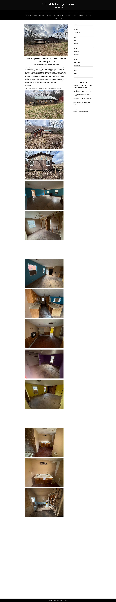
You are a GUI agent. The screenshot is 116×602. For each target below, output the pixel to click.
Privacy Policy (58, 18)
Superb (66, 600)
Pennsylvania (60, 15)
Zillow (30, 519)
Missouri (35, 15)
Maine (76, 11)
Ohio (54, 11)
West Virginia (47, 11)
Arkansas (26, 11)
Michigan (82, 11)
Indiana (59, 11)
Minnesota (89, 11)
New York (41, 15)
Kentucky (70, 11)
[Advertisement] (46, 248)
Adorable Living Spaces (58, 4)
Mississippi (28, 15)
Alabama (33, 11)
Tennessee (67, 15)
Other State (88, 15)
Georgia (39, 11)
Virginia (74, 15)
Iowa (64, 11)
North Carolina (50, 15)
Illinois (81, 15)
